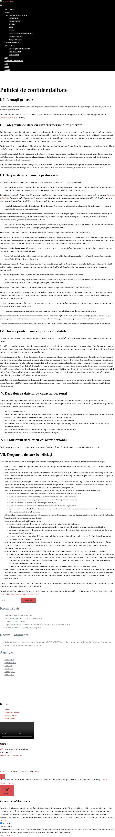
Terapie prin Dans (15, 40)
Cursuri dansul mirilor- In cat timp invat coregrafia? (22, 628)
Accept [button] (10, 783)
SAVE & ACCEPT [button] (7, 835)
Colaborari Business (16, 36)
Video (6, 67)
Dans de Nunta (9, 45)
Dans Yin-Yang (9, 9)
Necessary (6, 823)
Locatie (11, 30)
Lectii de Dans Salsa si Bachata (15, 15)
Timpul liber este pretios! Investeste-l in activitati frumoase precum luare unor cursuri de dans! (37, 624)
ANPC (7, 709)
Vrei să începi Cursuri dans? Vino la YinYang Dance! (23, 618)
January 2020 (9, 675)
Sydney (36, 771)
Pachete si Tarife (15, 52)
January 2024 (9, 660)
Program (12, 24)
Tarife (11, 27)
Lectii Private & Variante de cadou (21, 33)
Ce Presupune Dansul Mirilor (19, 49)
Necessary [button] (3, 820)
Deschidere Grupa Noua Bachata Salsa (18, 615)
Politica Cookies (10, 715)
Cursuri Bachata (14, 21)
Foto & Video (14, 55)
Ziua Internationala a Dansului (15, 621)
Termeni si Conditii (11, 712)
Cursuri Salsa (13, 18)
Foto (6, 64)
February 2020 (9, 672)
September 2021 (10, 663)
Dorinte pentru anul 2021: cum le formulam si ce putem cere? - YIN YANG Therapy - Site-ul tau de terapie (42, 642)
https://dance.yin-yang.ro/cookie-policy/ (25, 594)
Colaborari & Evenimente (13, 61)
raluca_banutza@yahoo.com (12, 755)
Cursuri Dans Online (11, 42)
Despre (7, 12)
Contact (7, 70)
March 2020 (8, 669)
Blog (6, 58)
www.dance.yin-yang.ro (8, 118)
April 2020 (8, 666)
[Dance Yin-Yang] (7, 1)
